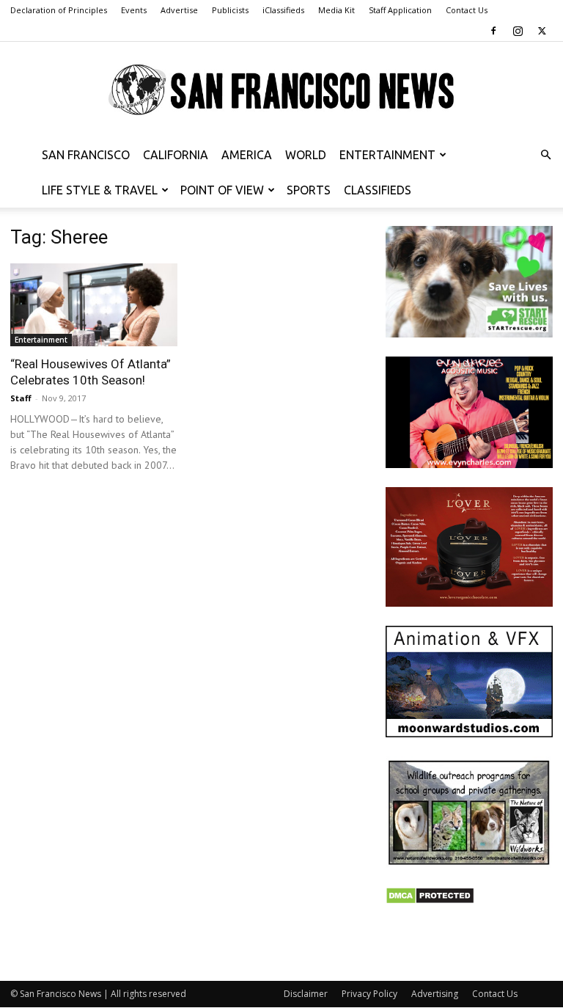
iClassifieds (283, 9)
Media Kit (336, 9)
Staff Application (400, 9)
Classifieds (377, 190)
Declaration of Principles (58, 9)
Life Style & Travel (100, 190)
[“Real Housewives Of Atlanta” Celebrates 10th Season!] (93, 304)
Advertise (179, 9)
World (305, 154)
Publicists (230, 9)
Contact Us (466, 9)
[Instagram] (518, 31)
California (175, 154)
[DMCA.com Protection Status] (430, 900)
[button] (545, 155)
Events (134, 9)
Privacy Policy (369, 993)
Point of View (222, 190)
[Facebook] (493, 31)
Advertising (434, 993)
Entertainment (387, 154)
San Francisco (86, 154)
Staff (21, 397)
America (246, 154)
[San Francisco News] (281, 90)
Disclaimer (306, 993)
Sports (309, 190)
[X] (542, 31)
